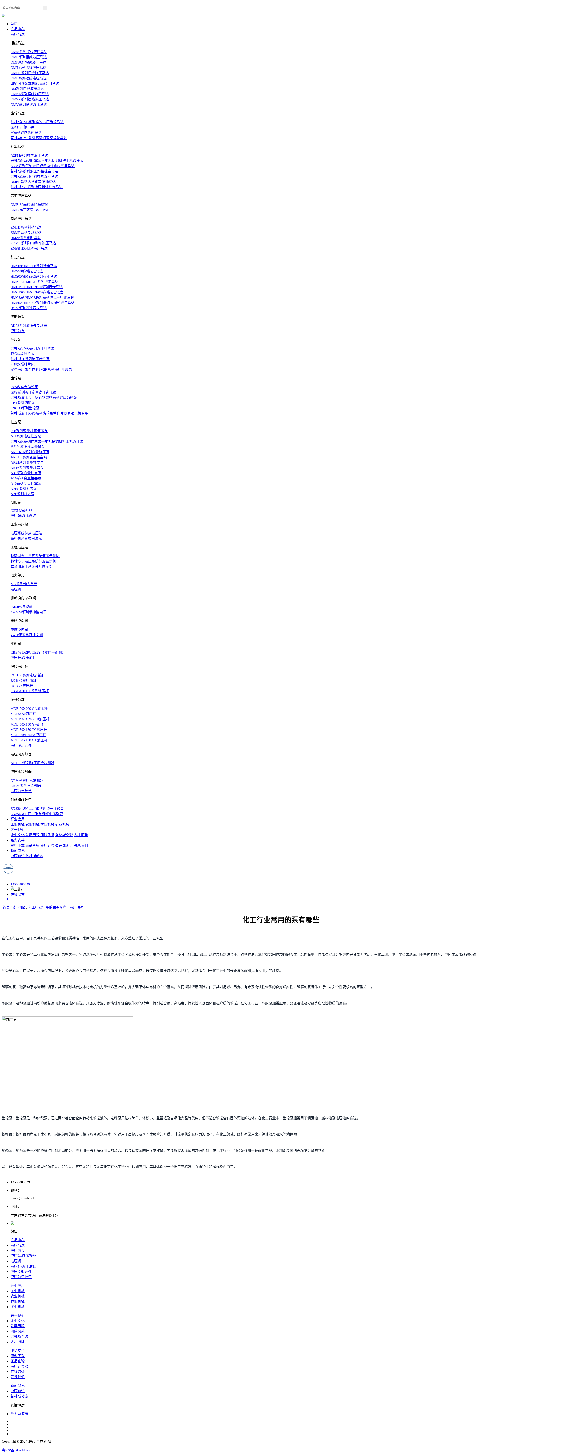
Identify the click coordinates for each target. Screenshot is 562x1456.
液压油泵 (18, 331)
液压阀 (16, 589)
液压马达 (18, 34)
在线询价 (66, 845)
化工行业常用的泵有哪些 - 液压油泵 (56, 907)
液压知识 (18, 856)
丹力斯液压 (19, 1414)
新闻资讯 (18, 851)
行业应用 (18, 819)
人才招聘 (81, 835)
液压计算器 (49, 845)
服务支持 (18, 840)
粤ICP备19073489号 (17, 1450)
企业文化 (18, 835)
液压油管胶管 (21, 791)
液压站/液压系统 (23, 515)
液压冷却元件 (21, 745)
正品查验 (32, 845)
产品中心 (18, 29)
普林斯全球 (64, 835)
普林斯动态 (34, 856)
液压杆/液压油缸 (23, 658)
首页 (14, 24)
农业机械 (32, 824)
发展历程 (32, 835)
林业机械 (47, 824)
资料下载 (18, 845)
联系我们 (81, 845)
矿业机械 (62, 824)
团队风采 (47, 835)
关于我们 (18, 830)
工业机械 (18, 824)
